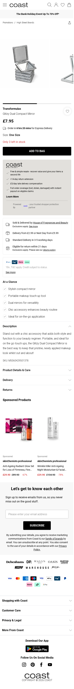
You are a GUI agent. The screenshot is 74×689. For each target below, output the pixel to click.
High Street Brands (25, 22)
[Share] (69, 23)
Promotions (8, 22)
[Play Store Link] (37, 648)
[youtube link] (50, 665)
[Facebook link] (41, 665)
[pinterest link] (33, 665)
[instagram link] (24, 665)
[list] (37, 65)
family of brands (54, 538)
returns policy (49, 250)
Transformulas (12, 108)
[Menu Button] (5, 5)
